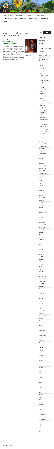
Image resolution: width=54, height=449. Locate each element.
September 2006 (42, 335)
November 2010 (42, 298)
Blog (16, 18)
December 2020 (42, 165)
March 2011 (41, 291)
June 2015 (41, 259)
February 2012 (42, 273)
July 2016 (41, 242)
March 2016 (41, 249)
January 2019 (42, 210)
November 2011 (42, 278)
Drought (47, 85)
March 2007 (41, 328)
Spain (41, 129)
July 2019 (41, 202)
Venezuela (42, 133)
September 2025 (42, 143)
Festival (42, 93)
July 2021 (41, 156)
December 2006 (42, 332)
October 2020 (42, 170)
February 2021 (42, 163)
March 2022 (41, 148)
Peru (41, 107)
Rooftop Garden (43, 121)
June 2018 (41, 219)
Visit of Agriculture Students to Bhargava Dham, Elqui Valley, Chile (45, 50)
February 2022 (42, 151)
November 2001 (42, 342)
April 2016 (41, 246)
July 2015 (41, 256)
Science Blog (23, 18)
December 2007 (42, 323)
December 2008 (42, 315)
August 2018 (41, 215)
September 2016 (42, 237)
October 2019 (42, 197)
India (41, 98)
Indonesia (42, 100)
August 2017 (41, 229)
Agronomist (43, 68)
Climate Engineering (44, 80)
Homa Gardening (42, 46)
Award (48, 75)
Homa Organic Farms (32, 18)
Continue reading (28, 55)
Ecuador (42, 87)
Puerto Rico (43, 112)
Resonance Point (29, 15)
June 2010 (41, 305)
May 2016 (41, 244)
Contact (5, 21)
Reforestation (43, 117)
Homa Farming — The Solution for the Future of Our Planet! (44, 42)
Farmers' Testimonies (44, 90)
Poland (47, 107)
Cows (41, 85)
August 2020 (42, 175)
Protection (42, 110)
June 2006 (41, 340)
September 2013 (42, 264)
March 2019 (41, 207)
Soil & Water (43, 126)
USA (47, 131)
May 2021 (41, 158)
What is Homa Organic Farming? (15, 15)
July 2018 (41, 217)
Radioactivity (43, 114)
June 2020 (41, 180)
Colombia (42, 82)
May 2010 (41, 308)
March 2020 (41, 188)
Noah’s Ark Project (45, 18)
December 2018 (42, 212)
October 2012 (42, 266)
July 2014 (41, 261)
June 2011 (41, 286)
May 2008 (41, 320)
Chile (47, 78)
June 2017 (41, 232)
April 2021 (41, 160)
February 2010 (42, 310)
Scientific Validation (7, 18)
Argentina (42, 70)
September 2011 (42, 281)
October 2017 (42, 227)
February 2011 (42, 293)
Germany (42, 95)
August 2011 (41, 283)
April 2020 (41, 185)
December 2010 (42, 296)
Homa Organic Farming (21, 13)
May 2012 (41, 269)
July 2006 (41, 337)
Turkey (42, 131)
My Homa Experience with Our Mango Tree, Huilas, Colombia (44, 59)
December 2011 (42, 276)
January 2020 (42, 190)
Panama (42, 105)
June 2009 (41, 313)
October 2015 (42, 254)
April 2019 (41, 205)
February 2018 (42, 222)
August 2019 (41, 200)
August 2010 (41, 301)
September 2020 (42, 173)
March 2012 (41, 271)
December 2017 (42, 224)
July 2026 (41, 141)
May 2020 (41, 183)
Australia (42, 73)
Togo (46, 129)
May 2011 (41, 288)
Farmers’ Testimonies (41, 15)
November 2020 (42, 168)
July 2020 (41, 178)
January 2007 (42, 330)
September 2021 (42, 153)
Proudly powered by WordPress (29, 446)
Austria (42, 75)
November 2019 (42, 195)
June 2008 (41, 318)
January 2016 (42, 251)
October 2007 (42, 325)
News (41, 103)
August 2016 (41, 239)
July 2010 (41, 303)
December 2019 (42, 192)
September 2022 (42, 146)
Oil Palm (47, 103)
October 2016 (42, 234)
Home (4, 15)
